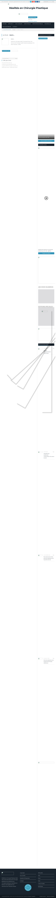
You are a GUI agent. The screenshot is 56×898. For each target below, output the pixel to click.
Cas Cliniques (18, 23)
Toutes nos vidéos (46, 253)
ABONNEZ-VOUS (32, 17)
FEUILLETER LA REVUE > (32, 21)
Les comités (22, 875)
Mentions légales (50, 896)
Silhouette (40, 872)
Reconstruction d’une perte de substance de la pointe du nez (49, 558)
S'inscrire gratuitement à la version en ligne (19, 1)
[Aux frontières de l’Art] (46, 88)
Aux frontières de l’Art (44, 137)
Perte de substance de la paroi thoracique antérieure (49, 661)
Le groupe (22, 872)
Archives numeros (45, 287)
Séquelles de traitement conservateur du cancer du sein (49, 455)
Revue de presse (7, 26)
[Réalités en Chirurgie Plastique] (28, 7)
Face (39, 878)
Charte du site (42, 896)
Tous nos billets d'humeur (46, 140)
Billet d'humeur (43, 38)
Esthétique (40, 886)
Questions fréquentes (25, 878)
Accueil (4, 23)
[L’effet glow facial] (10, 54)
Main (39, 880)
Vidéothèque (27, 23)
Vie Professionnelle (37, 23)
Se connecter (5, 1)
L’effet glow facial (7, 60)
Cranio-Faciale (41, 883)
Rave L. (12, 39)
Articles (10, 23)
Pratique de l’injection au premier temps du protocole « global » (45, 250)
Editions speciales (45, 307)
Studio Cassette (31, 896)
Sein (39, 875)
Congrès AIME (6, 50)
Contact (15, 26)
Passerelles (48, 23)
